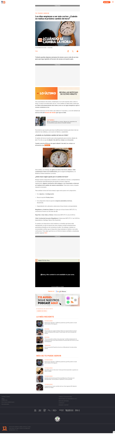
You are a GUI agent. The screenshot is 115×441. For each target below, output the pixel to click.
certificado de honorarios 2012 (68, 398)
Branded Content (64, 405)
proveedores (5, 404)
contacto (61, 402)
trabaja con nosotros (65, 396)
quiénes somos (6, 396)
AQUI (45, 233)
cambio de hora (42, 311)
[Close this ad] (114, 432)
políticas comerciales (8, 402)
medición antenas (64, 400)
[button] (68, 51)
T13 (36, 51)
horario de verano (50, 112)
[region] (57, 437)
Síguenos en (51, 291)
